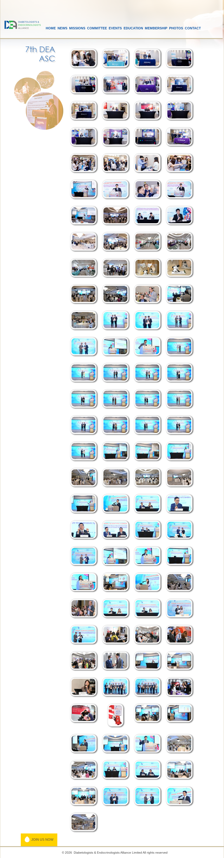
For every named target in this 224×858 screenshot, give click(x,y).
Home (51, 28)
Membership (156, 28)
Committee (97, 28)
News (62, 28)
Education (133, 28)
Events (115, 28)
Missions (77, 28)
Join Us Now (41, 839)
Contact (193, 28)
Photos (176, 28)
